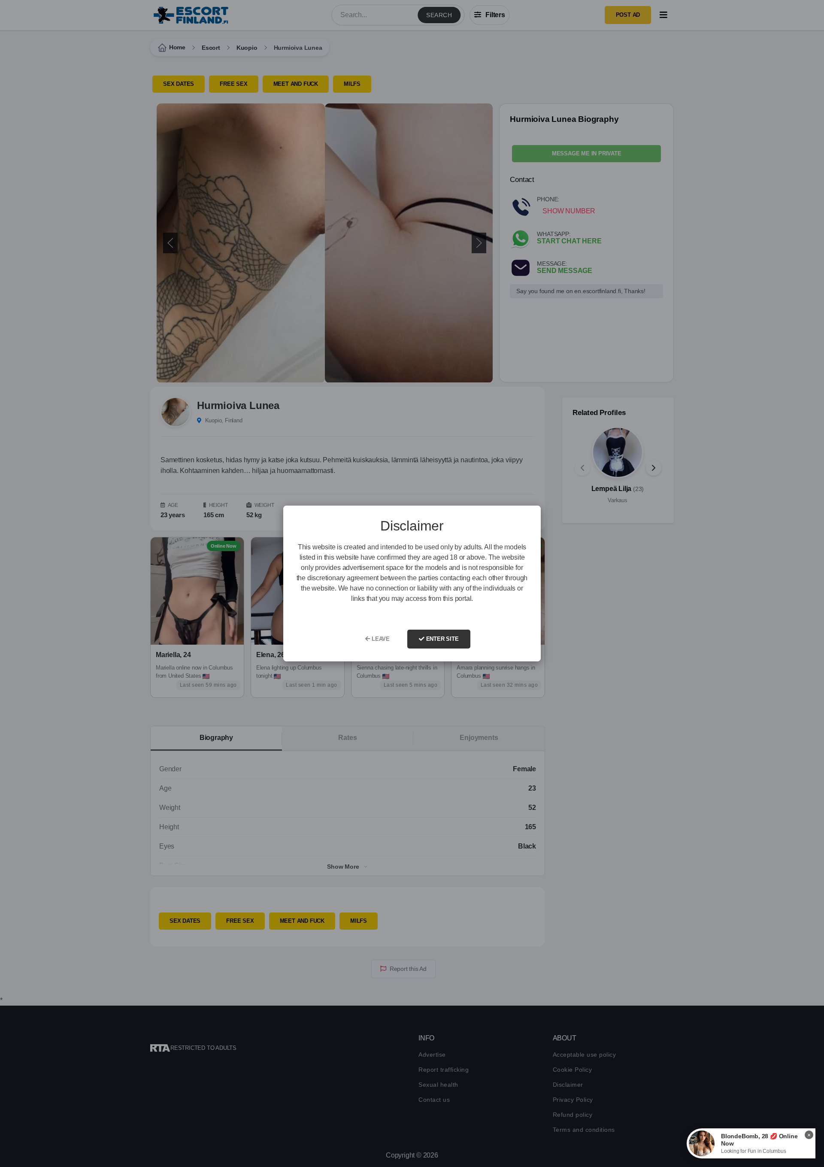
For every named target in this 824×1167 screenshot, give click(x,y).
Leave (380, 639)
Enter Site (441, 639)
